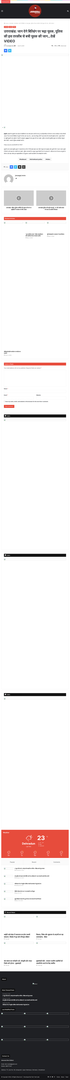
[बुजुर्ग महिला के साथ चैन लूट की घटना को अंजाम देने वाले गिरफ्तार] (8, 901)
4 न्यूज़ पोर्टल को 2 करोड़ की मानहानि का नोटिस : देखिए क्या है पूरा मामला (29, 868)
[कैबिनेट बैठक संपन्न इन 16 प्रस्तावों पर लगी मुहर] (8, 893)
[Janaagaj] (35, 11)
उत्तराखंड (11, 23)
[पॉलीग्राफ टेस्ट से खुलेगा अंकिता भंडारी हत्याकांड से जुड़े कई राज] (8, 886)
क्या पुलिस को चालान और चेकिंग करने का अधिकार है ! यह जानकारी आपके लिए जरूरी (32, 876)
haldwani (23, 159)
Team (66, 1077)
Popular (12, 862)
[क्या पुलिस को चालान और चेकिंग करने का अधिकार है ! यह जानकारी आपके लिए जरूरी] (8, 878)
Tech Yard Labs (35, 1077)
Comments (56, 862)
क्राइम (10, 27)
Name (6, 388)
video (48, 159)
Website (38, 395)
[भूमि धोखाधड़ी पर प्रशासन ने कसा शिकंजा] (56, 227)
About (62, 1077)
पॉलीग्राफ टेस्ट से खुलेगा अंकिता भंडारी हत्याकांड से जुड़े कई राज (28, 883)
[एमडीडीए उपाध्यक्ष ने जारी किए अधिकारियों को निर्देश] (35, 1045)
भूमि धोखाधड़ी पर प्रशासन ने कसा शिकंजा (55, 234)
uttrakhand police (36, 159)
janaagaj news (10, 45)
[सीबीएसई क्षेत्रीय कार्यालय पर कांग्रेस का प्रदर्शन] (13, 286)
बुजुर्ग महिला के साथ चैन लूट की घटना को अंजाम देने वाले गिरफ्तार (28, 899)
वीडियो (14, 27)
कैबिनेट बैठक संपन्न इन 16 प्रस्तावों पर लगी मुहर (25, 891)
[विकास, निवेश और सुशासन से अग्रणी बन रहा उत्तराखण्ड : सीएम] (51, 924)
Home (6, 23)
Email (6, 395)
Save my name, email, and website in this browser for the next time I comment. (26, 401)
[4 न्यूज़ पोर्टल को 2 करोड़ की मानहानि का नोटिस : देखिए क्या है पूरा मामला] (8, 871)
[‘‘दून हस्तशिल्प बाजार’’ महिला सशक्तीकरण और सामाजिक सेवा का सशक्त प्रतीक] (35, 227)
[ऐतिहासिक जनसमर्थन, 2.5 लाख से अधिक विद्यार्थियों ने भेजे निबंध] (12, 1019)
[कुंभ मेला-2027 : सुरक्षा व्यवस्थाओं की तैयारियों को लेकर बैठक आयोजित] (58, 1045)
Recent (34, 862)
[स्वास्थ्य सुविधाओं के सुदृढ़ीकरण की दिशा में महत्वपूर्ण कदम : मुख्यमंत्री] (12, 1045)
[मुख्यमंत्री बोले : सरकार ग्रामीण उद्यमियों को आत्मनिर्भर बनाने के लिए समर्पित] (51, 950)
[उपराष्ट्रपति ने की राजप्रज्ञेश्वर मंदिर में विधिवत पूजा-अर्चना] (58, 1032)
